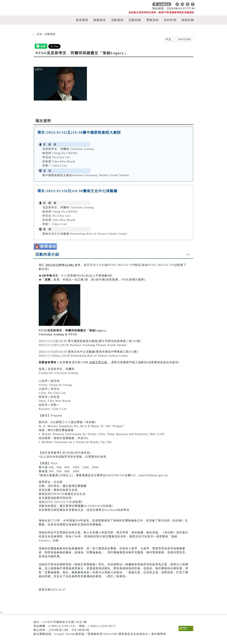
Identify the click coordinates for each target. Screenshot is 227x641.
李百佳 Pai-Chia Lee (56, 157)
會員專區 (82, 20)
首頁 (39, 34)
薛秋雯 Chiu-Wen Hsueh (58, 161)
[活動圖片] (60, 83)
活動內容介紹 (47, 254)
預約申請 (170, 20)
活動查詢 (117, 20)
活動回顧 (135, 20)
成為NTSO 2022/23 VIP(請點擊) (61, 501)
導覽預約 (152, 20)
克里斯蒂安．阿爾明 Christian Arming (68, 149)
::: (33, 34)
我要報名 (99, 20)
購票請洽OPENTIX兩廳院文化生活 (62, 493)
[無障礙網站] (187, 631)
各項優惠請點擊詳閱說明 (55, 497)
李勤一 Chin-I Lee (54, 165)
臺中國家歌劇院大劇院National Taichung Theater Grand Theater (85, 175)
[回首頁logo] (55, 5)
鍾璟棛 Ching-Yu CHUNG (60, 153)
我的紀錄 (187, 20)
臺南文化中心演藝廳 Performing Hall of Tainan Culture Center (84, 233)
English (184, 39)
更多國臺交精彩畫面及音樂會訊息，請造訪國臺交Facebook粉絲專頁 (84, 509)
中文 (168, 39)
